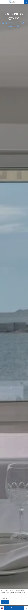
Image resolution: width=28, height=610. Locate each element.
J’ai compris (5, 602)
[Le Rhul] (12, 2)
